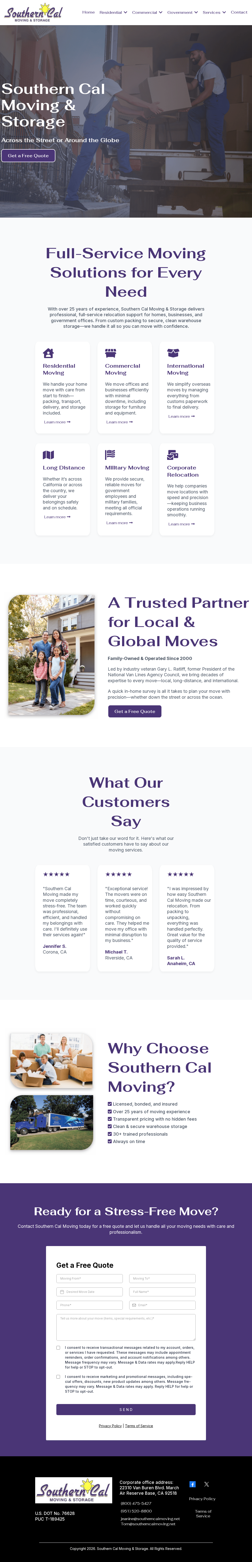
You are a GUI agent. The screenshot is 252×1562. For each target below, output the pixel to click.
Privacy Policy (110, 1426)
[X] (207, 1484)
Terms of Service (139, 1426)
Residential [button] (111, 12)
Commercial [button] (145, 12)
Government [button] (180, 12)
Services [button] (212, 12)
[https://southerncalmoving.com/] (34, 12)
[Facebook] (193, 1484)
